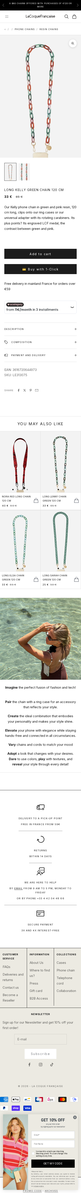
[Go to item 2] (24, 172)
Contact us (11, 987)
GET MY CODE (52, 1163)
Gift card (36, 991)
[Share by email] (36, 390)
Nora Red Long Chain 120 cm (16, 498)
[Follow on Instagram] (40, 1064)
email (18, 888)
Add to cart (40, 254)
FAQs (6, 967)
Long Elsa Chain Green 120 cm (13, 577)
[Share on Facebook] (18, 390)
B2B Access (39, 998)
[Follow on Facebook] (29, 1064)
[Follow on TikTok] (52, 1064)
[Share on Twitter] (24, 390)
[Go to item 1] (10, 172)
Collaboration (66, 991)
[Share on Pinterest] (30, 390)
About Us (36, 963)
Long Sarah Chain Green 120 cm (55, 577)
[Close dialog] (75, 1117)
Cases (61, 963)
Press (34, 983)
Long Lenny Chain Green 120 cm (54, 498)
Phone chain (66, 970)
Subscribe (40, 1054)
